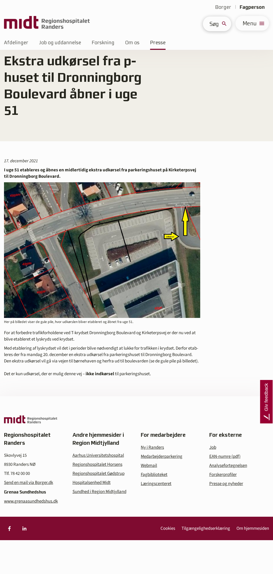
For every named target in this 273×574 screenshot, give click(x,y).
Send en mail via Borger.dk (28, 482)
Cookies (167, 528)
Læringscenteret (156, 483)
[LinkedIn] (24, 528)
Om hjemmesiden (252, 528)
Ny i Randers (152, 447)
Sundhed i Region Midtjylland (99, 491)
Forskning (103, 42)
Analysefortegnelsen (228, 465)
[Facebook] (9, 528)
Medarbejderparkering (161, 456)
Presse (158, 42)
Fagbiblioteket (154, 474)
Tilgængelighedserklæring (206, 528)
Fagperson (252, 7)
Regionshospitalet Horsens (97, 464)
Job (212, 447)
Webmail (149, 465)
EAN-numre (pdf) (224, 456)
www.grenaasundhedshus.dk (31, 501)
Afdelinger (16, 42)
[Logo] (47, 23)
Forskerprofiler (223, 474)
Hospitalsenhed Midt (92, 482)
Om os (132, 42)
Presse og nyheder (226, 483)
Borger (223, 7)
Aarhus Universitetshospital (98, 455)
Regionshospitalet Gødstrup (99, 473)
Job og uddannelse (60, 42)
